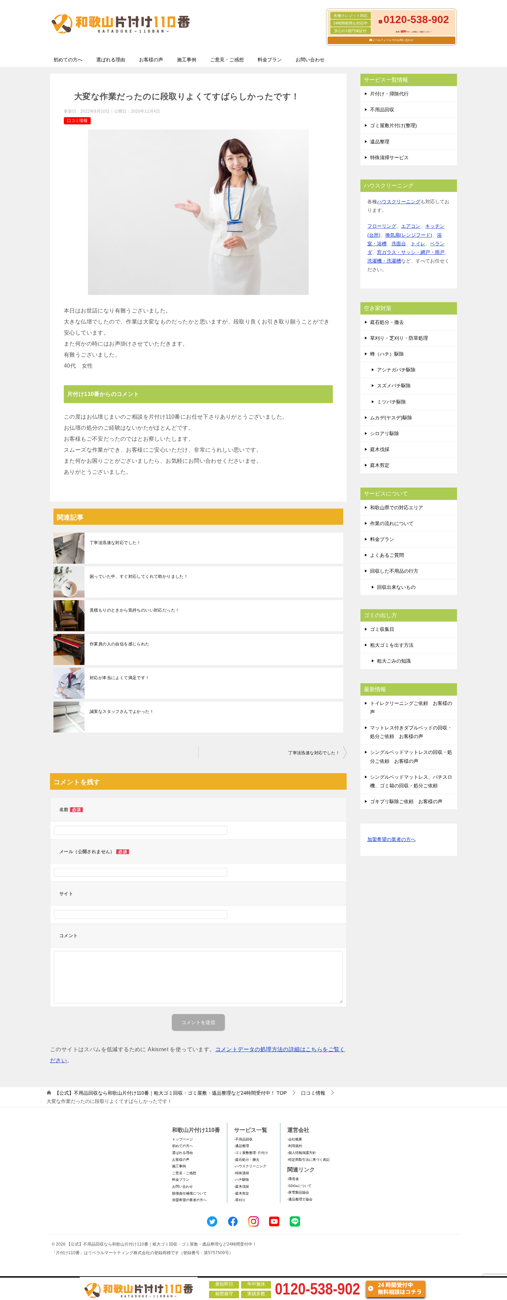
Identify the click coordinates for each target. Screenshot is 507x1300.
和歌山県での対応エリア (396, 507)
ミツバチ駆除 (391, 402)
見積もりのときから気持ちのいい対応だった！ (134, 610)
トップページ (182, 1139)
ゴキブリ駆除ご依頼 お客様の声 (406, 801)
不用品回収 (382, 109)
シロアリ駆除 (384, 433)
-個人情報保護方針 (301, 1153)
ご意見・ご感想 (227, 59)
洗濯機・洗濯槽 (384, 261)
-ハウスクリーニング (250, 1166)
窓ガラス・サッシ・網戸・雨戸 (411, 252)
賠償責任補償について (189, 1193)
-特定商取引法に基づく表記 (308, 1159)
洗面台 (398, 243)
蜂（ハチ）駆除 (387, 354)
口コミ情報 (77, 120)
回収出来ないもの (396, 587)
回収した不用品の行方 (394, 571)
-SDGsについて (299, 1186)
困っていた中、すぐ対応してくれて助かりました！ (139, 576)
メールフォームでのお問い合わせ (393, 40)
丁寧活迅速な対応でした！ (115, 542)
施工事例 (186, 59)
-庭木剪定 (241, 1193)
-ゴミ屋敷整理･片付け (251, 1153)
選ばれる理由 (110, 59)
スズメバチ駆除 (394, 385)
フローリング (381, 226)
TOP (170, 1093)
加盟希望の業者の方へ (391, 839)
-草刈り (240, 1200)
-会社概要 (294, 1139)
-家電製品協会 (298, 1192)
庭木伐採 (379, 449)
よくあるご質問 (387, 555)
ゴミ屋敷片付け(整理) (393, 125)
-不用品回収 (243, 1139)
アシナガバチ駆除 (396, 369)
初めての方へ (67, 59)
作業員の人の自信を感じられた (120, 644)
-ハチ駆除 (241, 1179)
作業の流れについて (392, 523)
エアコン (410, 226)
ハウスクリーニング (398, 201)
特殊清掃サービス (389, 157)
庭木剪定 (379, 465)
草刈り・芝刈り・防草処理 (399, 338)
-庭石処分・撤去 (246, 1159)
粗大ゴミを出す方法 (392, 645)
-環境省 (293, 1179)
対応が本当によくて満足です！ (120, 677)
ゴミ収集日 (382, 629)
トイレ (418, 243)
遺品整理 (379, 141)
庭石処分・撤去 (387, 322)
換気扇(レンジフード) (408, 235)
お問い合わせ (310, 59)
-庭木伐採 (241, 1186)
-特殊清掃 (241, 1173)
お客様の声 (151, 59)
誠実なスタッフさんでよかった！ (122, 711)
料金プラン (270, 59)
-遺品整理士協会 (299, 1199)
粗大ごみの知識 (394, 661)
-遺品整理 (241, 1146)
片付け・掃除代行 (389, 93)
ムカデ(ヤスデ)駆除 (391, 417)
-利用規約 (294, 1146)
